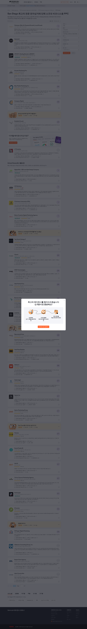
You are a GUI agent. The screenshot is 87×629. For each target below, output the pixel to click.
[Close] (64, 300)
